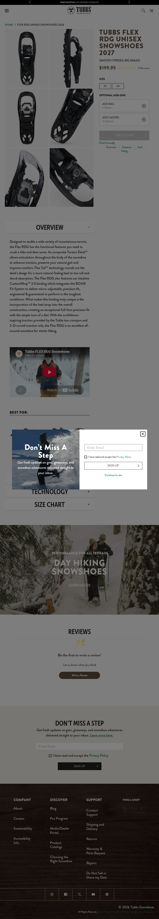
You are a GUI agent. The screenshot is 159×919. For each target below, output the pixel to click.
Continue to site (113, 475)
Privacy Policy (123, 457)
